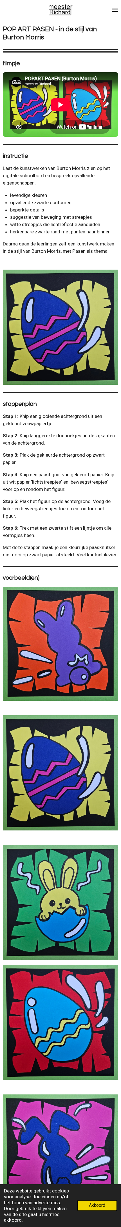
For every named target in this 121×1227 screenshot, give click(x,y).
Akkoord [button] (97, 1205)
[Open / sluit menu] (115, 10)
